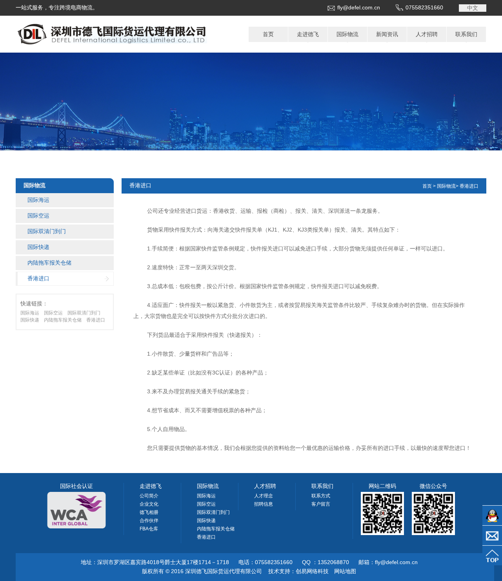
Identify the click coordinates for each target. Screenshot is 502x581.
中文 (472, 8)
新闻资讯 (387, 34)
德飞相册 (149, 512)
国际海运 (38, 200)
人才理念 (263, 496)
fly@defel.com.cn (358, 7)
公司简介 (149, 496)
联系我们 (466, 34)
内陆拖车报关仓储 (49, 262)
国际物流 (347, 34)
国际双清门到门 (46, 231)
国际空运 (38, 215)
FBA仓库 (149, 529)
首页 (268, 34)
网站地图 (345, 571)
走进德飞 (308, 34)
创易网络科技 (312, 571)
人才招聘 (427, 34)
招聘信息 (263, 504)
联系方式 (320, 496)
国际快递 (38, 247)
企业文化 (149, 504)
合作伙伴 (149, 520)
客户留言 (320, 504)
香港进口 (38, 278)
